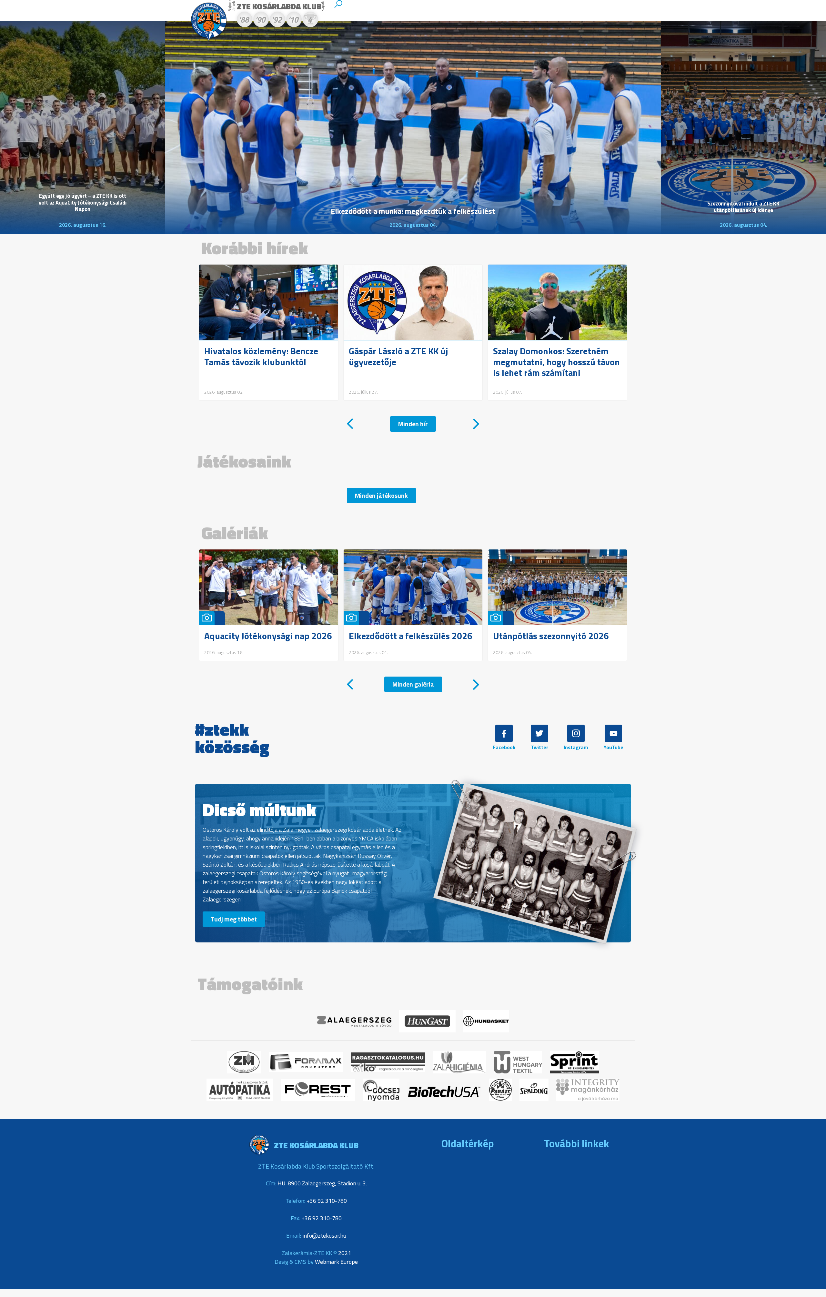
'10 (293, 21)
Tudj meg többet (234, 919)
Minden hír (413, 424)
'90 (260, 21)
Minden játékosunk (381, 495)
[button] (350, 423)
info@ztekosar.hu (324, 1235)
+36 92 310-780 (327, 1200)
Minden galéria (413, 684)
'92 (276, 21)
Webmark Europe (336, 1261)
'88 (243, 21)
